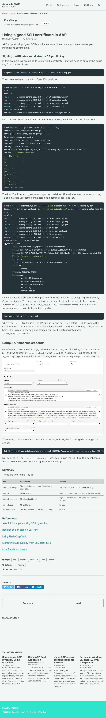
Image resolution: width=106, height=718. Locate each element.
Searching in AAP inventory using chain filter (12, 660)
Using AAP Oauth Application (37, 658)
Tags (76, 5)
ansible (23, 560)
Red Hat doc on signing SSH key (20, 529)
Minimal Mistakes (39, 712)
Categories (63, 5)
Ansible (21, 565)
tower (51, 560)
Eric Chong (10, 20)
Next (78, 603)
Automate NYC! (11, 5)
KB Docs (88, 5)
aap (14, 560)
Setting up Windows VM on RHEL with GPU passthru (91, 660)
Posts (49, 5)
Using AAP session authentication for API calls (64, 660)
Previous (28, 603)
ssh (43, 560)
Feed (16, 708)
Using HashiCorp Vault (14, 536)
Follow (45, 24)
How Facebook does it (14, 549)
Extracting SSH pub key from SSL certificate (26, 542)
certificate (34, 560)
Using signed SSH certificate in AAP (34, 35)
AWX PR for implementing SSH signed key (25, 523)
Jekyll (29, 712)
